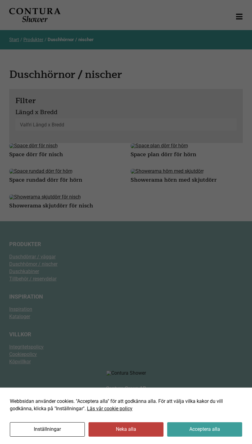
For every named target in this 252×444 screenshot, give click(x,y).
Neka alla (126, 429)
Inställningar (47, 429)
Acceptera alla (204, 429)
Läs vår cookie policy (109, 408)
